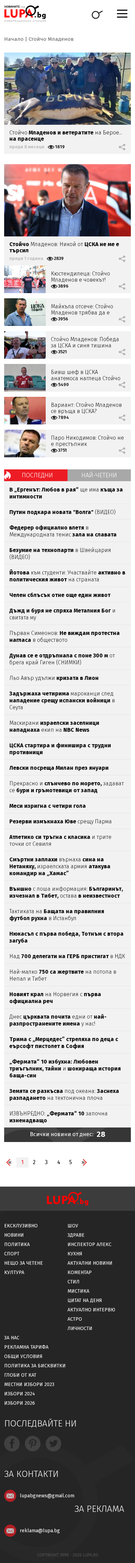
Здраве (76, 1235)
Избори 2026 (19, 1403)
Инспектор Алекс (89, 1244)
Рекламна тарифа (26, 1347)
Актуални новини (90, 1263)
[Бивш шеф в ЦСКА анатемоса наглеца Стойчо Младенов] (25, 378)
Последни (37, 475)
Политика (17, 1244)
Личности (80, 1328)
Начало (14, 39)
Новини (14, 1235)
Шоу (73, 1226)
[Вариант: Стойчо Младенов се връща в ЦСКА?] (25, 410)
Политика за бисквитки (35, 1366)
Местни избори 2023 (29, 1384)
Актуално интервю (91, 1310)
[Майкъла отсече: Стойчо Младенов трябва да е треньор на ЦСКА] (25, 312)
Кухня (75, 1254)
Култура (14, 1272)
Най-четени (99, 475)
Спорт (11, 1254)
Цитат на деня (85, 1300)
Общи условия (23, 1356)
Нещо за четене (23, 1263)
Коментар (80, 1272)
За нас (11, 1338)
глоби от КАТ (20, 1375)
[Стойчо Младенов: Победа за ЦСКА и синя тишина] (25, 345)
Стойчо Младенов (51, 39)
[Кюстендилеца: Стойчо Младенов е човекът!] (25, 279)
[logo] (25, 13)
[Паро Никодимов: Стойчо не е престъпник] (25, 443)
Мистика (78, 1291)
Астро (75, 1319)
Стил (74, 1282)
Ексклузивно (21, 1226)
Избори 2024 (19, 1394)
